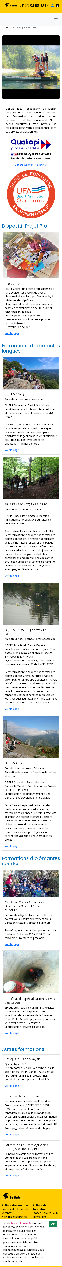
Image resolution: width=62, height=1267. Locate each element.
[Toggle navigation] (55, 20)
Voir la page (12, 333)
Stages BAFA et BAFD (45, 1213)
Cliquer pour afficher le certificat (31, 164)
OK (53, 1224)
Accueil (5, 27)
